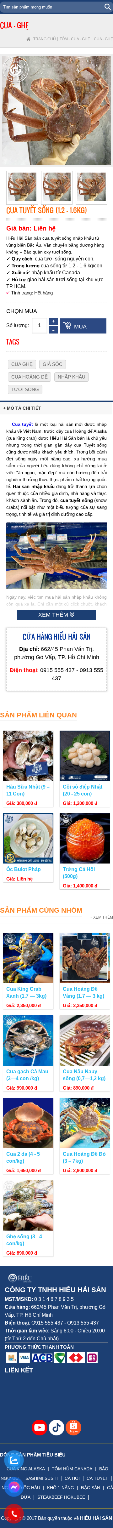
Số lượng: (17, 325)
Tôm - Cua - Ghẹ (75, 39)
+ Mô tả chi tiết (22, 408)
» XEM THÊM (101, 917)
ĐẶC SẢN (90, 1487)
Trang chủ (44, 39)
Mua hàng (82, 328)
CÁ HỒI (72, 1478)
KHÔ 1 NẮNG (60, 1487)
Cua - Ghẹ (103, 39)
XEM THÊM (54, 615)
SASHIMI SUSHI (41, 1478)
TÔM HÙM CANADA (72, 1468)
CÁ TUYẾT (97, 1478)
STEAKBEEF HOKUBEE (61, 1497)
